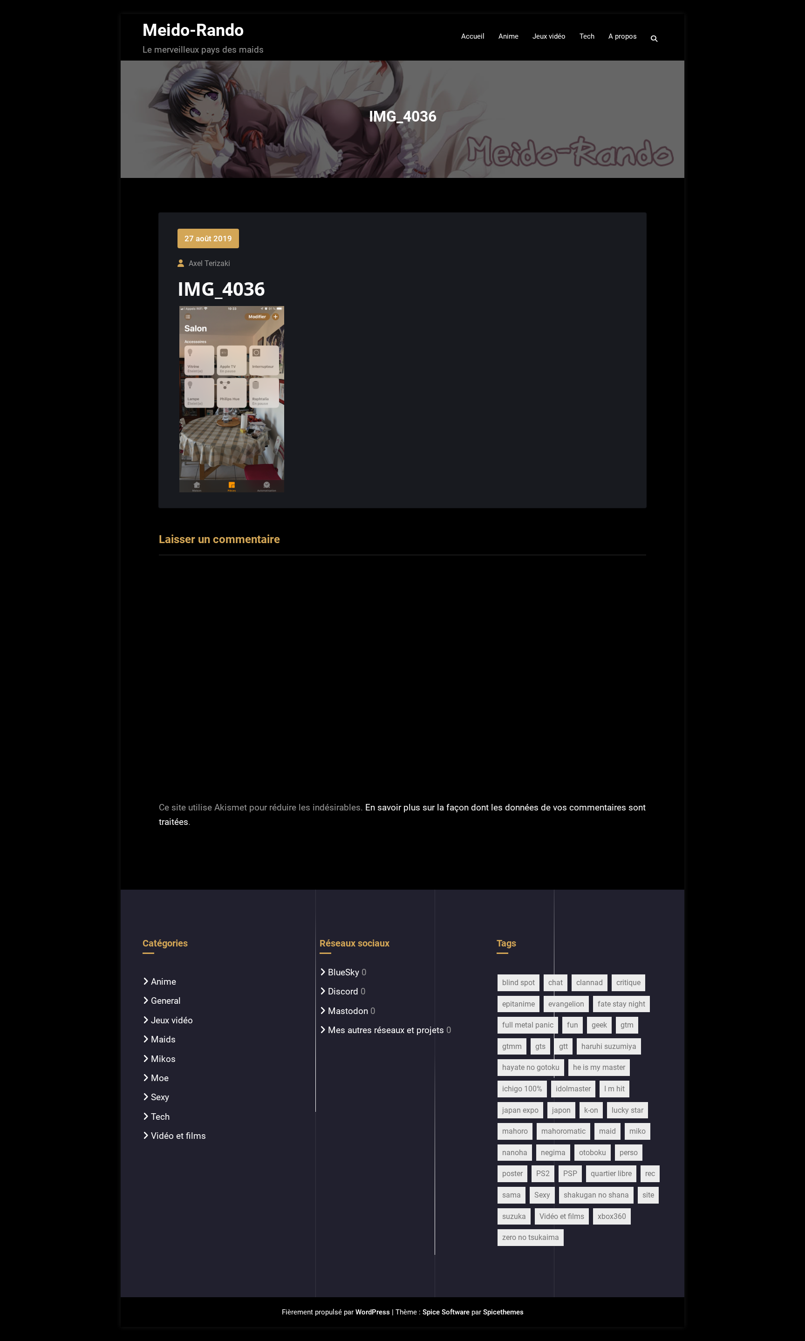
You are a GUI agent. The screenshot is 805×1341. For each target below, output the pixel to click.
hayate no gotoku (530, 1067)
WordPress (372, 1312)
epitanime (518, 1004)
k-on (591, 1110)
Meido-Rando (193, 30)
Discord (343, 991)
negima (553, 1152)
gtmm (512, 1046)
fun (572, 1025)
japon (561, 1110)
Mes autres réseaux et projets (386, 1030)
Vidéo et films (178, 1135)
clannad (589, 982)
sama (511, 1195)
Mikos (163, 1059)
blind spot (518, 982)
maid (607, 1131)
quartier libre (611, 1173)
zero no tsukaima (530, 1237)
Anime (163, 981)
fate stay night (621, 1004)
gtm (627, 1025)
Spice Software (446, 1312)
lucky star (627, 1110)
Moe (160, 1078)
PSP (570, 1173)
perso (629, 1152)
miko (637, 1131)
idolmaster (573, 1088)
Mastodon (348, 1011)
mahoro (515, 1131)
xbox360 (612, 1216)
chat (555, 982)
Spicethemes (503, 1312)
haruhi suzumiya (608, 1046)
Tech (160, 1116)
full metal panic (527, 1025)
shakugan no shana (596, 1195)
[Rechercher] (655, 38)
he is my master (599, 1067)
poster (512, 1173)
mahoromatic (563, 1131)
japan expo (520, 1110)
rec (650, 1173)
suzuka (514, 1216)
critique (628, 982)
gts (540, 1046)
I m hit (614, 1088)
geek (599, 1025)
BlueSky (343, 972)
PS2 (543, 1173)
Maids (163, 1039)
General (166, 1000)
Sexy (160, 1097)
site (648, 1195)
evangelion (566, 1004)
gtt (563, 1046)
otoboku (592, 1152)
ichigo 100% (522, 1088)
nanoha (514, 1152)
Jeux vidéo (172, 1020)
